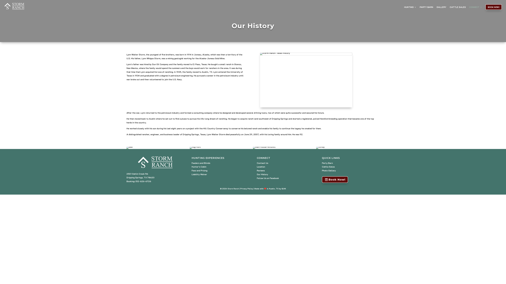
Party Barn (426, 7)
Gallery (441, 7)
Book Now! (493, 7)
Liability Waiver (199, 174)
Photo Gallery (329, 170)
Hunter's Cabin (199, 166)
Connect (474, 7)
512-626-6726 (143, 181)
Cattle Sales (458, 7)
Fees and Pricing (199, 170)
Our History (262, 174)
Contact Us (262, 163)
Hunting (409, 7)
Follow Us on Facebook (268, 178)
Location (261, 166)
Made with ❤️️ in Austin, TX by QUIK (270, 188)
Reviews (261, 170)
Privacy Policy (246, 188)
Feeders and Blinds (201, 163)
